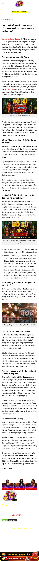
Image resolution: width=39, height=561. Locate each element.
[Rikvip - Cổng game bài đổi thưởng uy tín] (19, 3)
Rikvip (10, 90)
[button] (3, 3)
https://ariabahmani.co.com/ (21, 528)
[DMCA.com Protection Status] (10, 520)
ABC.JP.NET (16, 515)
